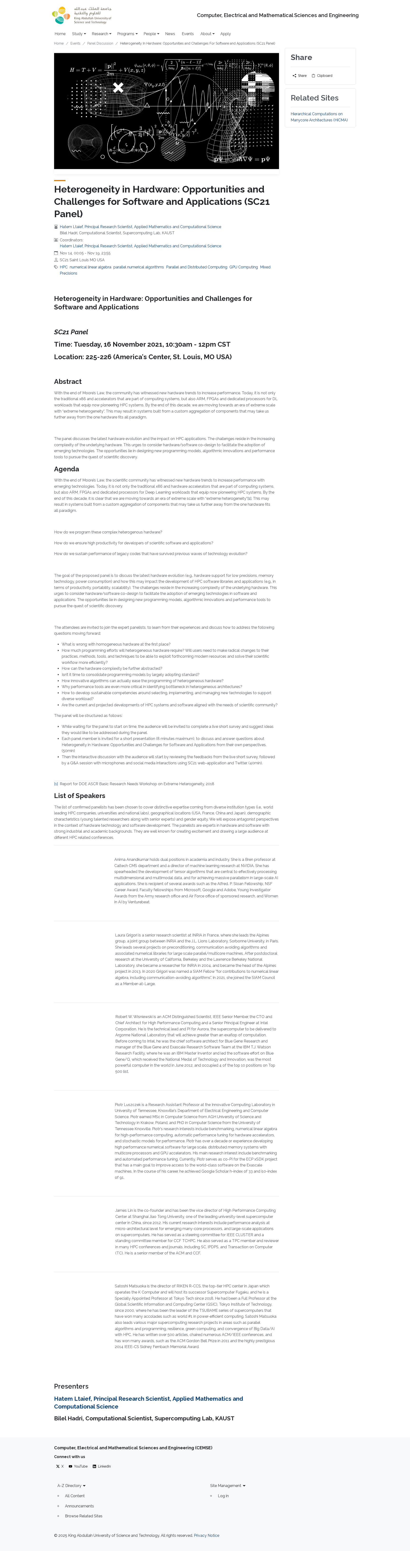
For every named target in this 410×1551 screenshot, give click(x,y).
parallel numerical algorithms (138, 267)
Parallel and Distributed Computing (196, 267)
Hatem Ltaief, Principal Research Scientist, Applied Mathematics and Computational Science (140, 227)
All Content (75, 1496)
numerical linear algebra (90, 267)
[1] (249, 498)
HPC (64, 267)
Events (188, 34)
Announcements (79, 1506)
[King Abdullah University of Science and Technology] (81, 15)
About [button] (205, 34)
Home (60, 34)
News (170, 34)
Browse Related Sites (83, 1516)
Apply (225, 34)
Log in (223, 1496)
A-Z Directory (69, 1485)
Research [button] (100, 34)
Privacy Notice (206, 1535)
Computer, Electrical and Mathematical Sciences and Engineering (278, 15)
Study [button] (77, 34)
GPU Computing (243, 267)
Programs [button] (125, 34)
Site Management (225, 1485)
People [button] (150, 34)
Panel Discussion (100, 43)
